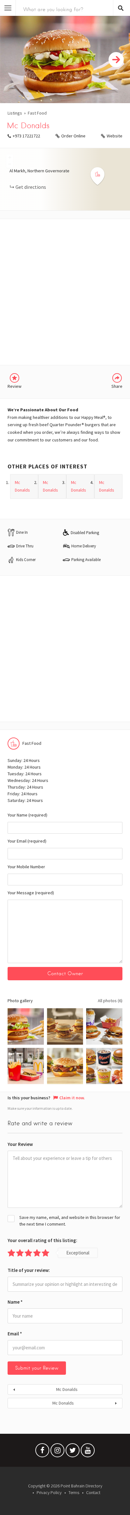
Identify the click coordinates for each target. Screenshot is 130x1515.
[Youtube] (87, 1452)
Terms (73, 1492)
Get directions (30, 187)
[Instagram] (57, 1452)
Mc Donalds (67, 1389)
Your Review (20, 1144)
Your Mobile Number (26, 867)
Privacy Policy (49, 1492)
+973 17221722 (26, 136)
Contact (93, 1492)
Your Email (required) (27, 841)
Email (15, 1334)
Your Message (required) (31, 893)
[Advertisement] (65, 292)
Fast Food (37, 113)
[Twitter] (72, 1452)
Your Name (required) (27, 815)
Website (114, 136)
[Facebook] (42, 1452)
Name (15, 1302)
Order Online (73, 136)
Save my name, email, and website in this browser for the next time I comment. (69, 1220)
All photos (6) (110, 1000)
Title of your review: (29, 1270)
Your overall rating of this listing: (42, 1240)
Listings (15, 113)
